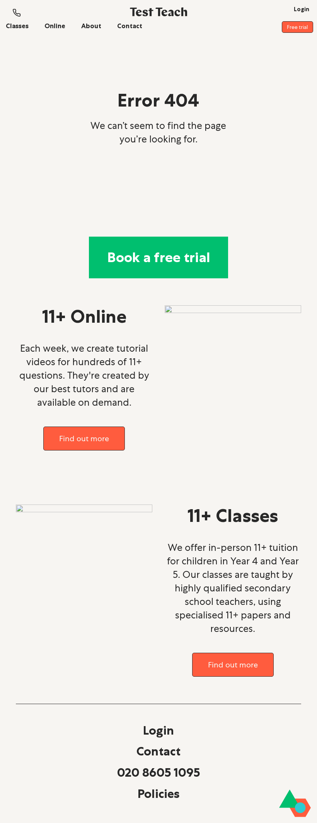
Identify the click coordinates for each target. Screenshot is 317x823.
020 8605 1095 (158, 772)
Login (158, 730)
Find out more (84, 439)
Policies (158, 793)
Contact (129, 26)
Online (54, 26)
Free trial (297, 27)
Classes (17, 26)
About (91, 26)
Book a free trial (158, 257)
